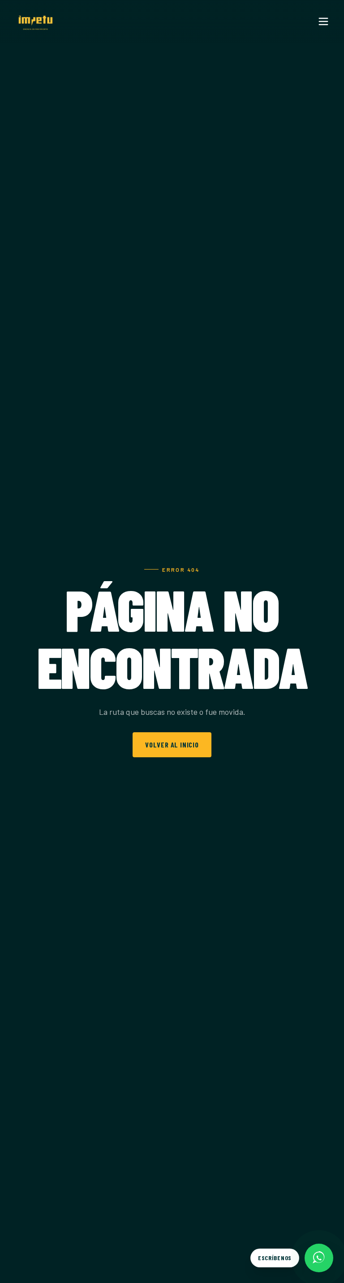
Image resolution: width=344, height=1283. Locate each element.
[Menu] (323, 21)
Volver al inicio (172, 744)
